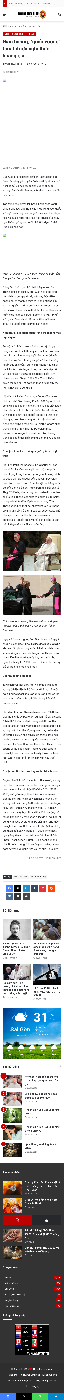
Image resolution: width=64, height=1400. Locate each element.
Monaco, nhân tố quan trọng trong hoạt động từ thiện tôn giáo (41, 1080)
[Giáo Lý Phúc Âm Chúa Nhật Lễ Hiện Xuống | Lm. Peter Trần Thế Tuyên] (12, 1188)
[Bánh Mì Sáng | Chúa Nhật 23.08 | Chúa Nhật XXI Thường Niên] (12, 1235)
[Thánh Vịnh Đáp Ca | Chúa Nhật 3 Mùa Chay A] (12, 1132)
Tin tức (17, 26)
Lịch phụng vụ (12, 1306)
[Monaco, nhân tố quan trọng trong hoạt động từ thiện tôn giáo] (12, 1081)
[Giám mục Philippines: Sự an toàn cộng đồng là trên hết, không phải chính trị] (47, 929)
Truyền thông (12, 1300)
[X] (17, 888)
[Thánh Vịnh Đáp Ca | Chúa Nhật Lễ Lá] (12, 1115)
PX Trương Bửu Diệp (15, 1294)
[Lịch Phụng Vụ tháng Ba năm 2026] (12, 1150)
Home (8, 26)
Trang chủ (12, 1374)
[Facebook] (9, 888)
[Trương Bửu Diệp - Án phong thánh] (32, 14)
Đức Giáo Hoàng (38, 877)
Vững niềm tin (12, 1283)
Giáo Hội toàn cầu (31, 26)
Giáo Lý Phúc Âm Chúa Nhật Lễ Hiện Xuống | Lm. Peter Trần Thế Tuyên (42, 1186)
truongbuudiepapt (13, 64)
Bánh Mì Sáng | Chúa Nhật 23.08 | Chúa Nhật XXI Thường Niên (42, 1234)
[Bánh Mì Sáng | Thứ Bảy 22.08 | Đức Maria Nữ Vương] (12, 1252)
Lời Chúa (9, 1288)
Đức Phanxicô (21, 877)
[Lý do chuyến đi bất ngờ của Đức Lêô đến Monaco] (12, 1099)
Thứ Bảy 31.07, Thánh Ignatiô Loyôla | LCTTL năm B (46, 991)
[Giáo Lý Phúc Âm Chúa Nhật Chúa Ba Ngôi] (12, 1205)
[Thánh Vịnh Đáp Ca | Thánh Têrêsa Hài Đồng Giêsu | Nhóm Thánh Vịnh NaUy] (17, 929)
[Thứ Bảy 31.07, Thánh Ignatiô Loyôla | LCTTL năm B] (47, 974)
